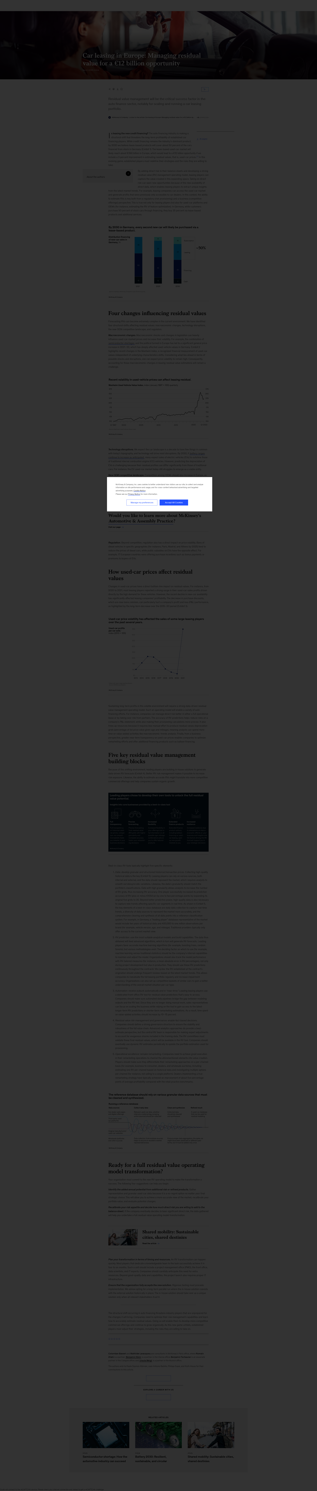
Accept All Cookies (174, 502)
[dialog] (159, 494)
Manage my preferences (142, 502)
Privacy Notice (134, 494)
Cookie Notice (139, 491)
